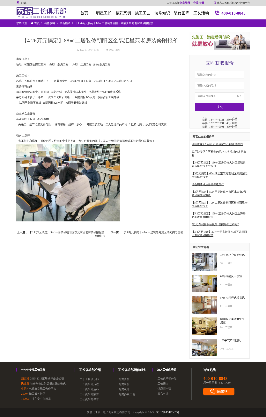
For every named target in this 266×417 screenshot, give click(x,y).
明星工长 (104, 13)
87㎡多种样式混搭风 (232, 297)
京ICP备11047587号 (167, 412)
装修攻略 (49, 23)
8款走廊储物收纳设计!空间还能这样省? (215, 224)
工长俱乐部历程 (89, 384)
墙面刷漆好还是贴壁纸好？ (208, 184)
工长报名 (163, 383)
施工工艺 (143, 13)
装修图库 (181, 13)
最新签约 (65, 23)
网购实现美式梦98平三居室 (234, 321)
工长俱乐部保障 (89, 399)
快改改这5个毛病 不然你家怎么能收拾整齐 (217, 144)
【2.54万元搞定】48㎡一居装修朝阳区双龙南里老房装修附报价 (66, 232)
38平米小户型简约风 (232, 255)
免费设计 (124, 389)
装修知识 (162, 13)
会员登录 (184, 2)
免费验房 (124, 379)
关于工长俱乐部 (89, 379)
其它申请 (163, 393)
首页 (84, 13)
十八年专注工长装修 (33, 369)
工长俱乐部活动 (89, 389)
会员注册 (198, 2)
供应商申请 (164, 388)
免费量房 (124, 384)
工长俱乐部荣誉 (89, 394)
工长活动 (201, 13)
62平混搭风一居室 (231, 276)
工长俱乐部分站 (167, 378)
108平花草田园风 (230, 340)
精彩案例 (123, 13)
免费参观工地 (127, 394)
